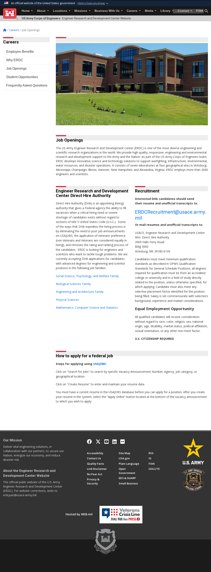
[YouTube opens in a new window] (106, 441)
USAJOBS (99, 364)
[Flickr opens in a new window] (122, 441)
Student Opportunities (22, 77)
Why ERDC (14, 60)
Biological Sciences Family (73, 284)
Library (166, 10)
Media (149, 10)
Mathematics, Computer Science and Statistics (87, 307)
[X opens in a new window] (98, 441)
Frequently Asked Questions (26, 85)
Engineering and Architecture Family (80, 292)
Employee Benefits (20, 51)
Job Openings (16, 68)
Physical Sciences (68, 300)
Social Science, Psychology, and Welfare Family (88, 276)
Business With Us (107, 10)
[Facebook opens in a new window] (89, 441)
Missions (81, 10)
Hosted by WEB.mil (79, 514)
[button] (93, 3)
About (41, 10)
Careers (132, 10)
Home (26, 10)
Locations (60, 10)
